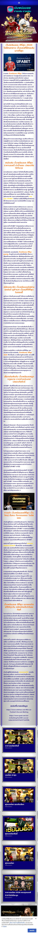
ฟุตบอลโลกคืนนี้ (11, 833)
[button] (19, 2)
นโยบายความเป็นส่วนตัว (17, 923)
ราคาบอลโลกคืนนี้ (12, 745)
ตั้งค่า (5, 927)
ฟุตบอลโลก (9, 863)
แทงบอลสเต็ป (23, 672)
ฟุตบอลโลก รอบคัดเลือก (14, 804)
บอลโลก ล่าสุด (10, 775)
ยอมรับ (32, 930)
